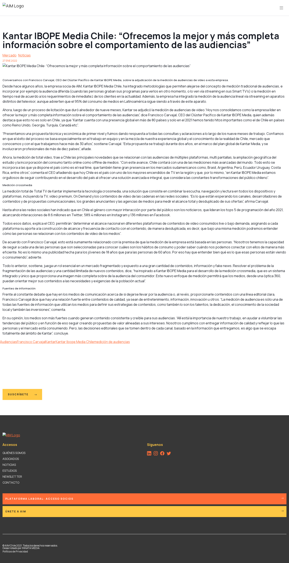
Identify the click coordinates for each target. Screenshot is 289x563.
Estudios (10, 471)
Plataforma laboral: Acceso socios (39, 499)
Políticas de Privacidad (15, 551)
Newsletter (12, 476)
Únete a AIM (15, 511)
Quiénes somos (14, 453)
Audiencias (8, 341)
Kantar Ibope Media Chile (75, 341)
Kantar (50, 341)
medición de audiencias (112, 341)
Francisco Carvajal (31, 341)
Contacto (11, 482)
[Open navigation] (281, 7)
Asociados (11, 459)
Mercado (10, 55)
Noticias (24, 55)
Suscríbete (18, 394)
